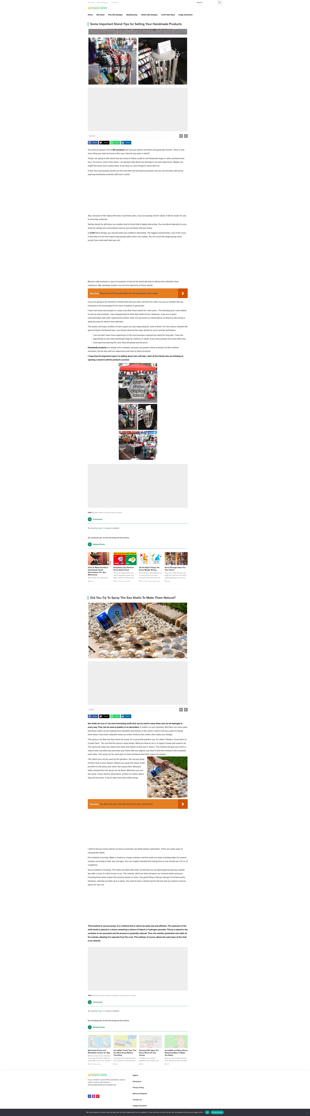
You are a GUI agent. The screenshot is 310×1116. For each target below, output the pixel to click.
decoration (101, 995)
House (124, 581)
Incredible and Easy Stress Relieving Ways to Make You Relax (176, 1052)
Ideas (93, 136)
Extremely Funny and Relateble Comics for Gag (99, 1051)
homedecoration (124, 995)
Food (120, 581)
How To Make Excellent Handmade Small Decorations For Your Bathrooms (98, 571)
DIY (117, 581)
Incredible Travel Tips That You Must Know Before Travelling (124, 1052)
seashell (133, 995)
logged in (101, 528)
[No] (307, 1112)
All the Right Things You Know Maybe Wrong (149, 568)
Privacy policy (217, 1112)
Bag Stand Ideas (97, 512)
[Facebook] (89, 1093)
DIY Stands (107, 512)
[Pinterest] (97, 1093)
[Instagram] (93, 1093)
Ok (207, 1112)
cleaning (95, 995)
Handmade (115, 995)
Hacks (150, 581)
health (154, 581)
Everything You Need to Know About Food (123, 568)
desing (108, 995)
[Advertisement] (138, 109)
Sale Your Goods (116, 512)
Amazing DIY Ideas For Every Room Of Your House (149, 1052)
